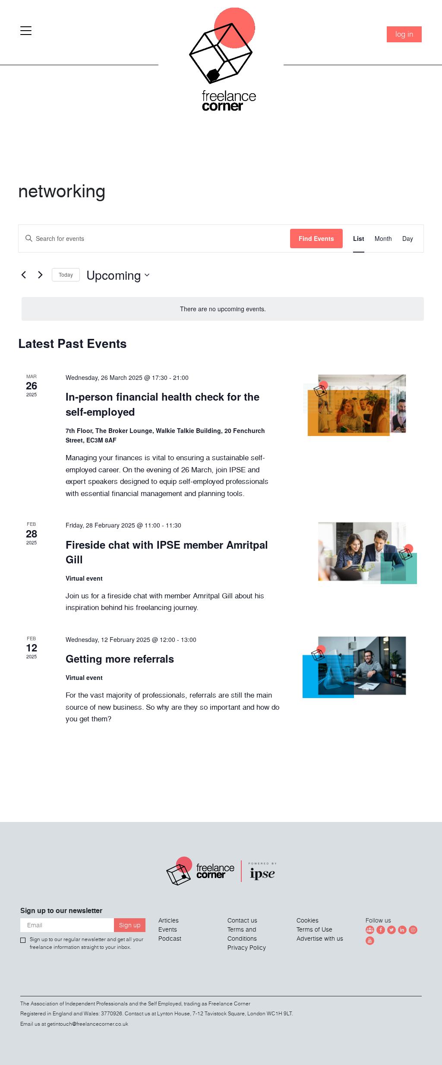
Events (167, 929)
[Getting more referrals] (363, 666)
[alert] (223, 309)
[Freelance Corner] (221, 68)
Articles (168, 920)
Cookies (308, 920)
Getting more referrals (120, 658)
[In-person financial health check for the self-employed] (363, 404)
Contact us (242, 920)
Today (66, 274)
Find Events (316, 238)
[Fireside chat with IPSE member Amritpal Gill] (363, 552)
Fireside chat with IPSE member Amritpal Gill (167, 551)
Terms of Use (314, 929)
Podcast (169, 938)
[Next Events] (40, 275)
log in (404, 33)
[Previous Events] (23, 275)
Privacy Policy (246, 947)
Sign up (130, 925)
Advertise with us (320, 938)
